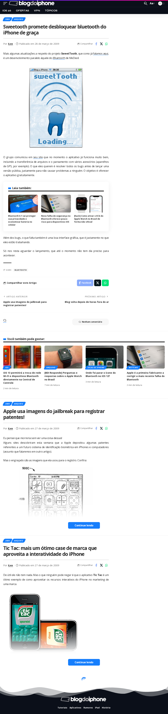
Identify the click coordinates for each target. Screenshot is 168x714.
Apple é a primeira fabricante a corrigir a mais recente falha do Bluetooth (146, 376)
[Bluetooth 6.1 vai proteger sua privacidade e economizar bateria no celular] (23, 204)
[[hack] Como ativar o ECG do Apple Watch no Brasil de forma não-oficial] (89, 204)
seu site (38, 157)
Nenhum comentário (92, 321)
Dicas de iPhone (96, 367)
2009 (7, 19)
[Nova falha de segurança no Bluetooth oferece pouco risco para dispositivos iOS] (56, 204)
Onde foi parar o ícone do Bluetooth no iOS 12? (101, 374)
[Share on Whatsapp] (106, 43)
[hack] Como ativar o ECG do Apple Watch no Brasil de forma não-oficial (88, 218)
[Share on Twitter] (101, 43)
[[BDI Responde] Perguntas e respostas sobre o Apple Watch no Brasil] (63, 357)
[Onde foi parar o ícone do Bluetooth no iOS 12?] (105, 357)
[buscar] (145, 3)
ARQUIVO (18, 19)
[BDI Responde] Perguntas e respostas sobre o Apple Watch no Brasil (63, 376)
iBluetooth (59, 58)
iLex (10, 43)
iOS (7, 367)
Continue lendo (84, 525)
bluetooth (21, 270)
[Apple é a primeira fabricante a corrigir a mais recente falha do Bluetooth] (146, 357)
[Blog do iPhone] (32, 3)
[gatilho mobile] (6, 3)
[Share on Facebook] (96, 43)
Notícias (133, 367)
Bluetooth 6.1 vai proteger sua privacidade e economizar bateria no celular (22, 220)
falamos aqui (100, 53)
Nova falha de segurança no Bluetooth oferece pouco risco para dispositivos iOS (56, 218)
